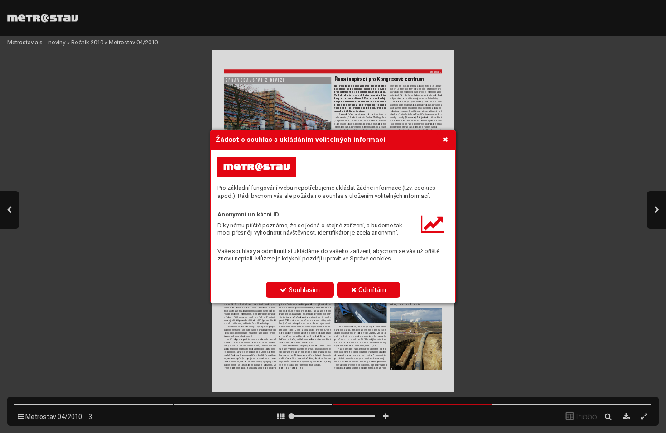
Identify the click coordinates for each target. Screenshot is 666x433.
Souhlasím (303, 290)
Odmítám (371, 290)
